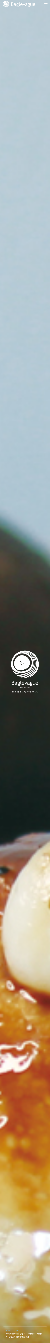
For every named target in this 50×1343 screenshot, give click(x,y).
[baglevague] (19, 4)
